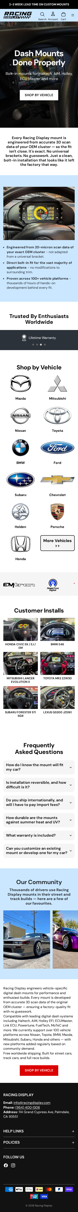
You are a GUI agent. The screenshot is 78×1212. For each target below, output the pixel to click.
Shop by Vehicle (39, 1070)
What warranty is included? (31, 835)
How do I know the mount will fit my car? (34, 767)
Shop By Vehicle (39, 95)
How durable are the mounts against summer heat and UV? (33, 820)
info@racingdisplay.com (32, 1102)
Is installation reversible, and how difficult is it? (36, 785)
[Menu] (73, 15)
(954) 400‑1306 (27, 1107)
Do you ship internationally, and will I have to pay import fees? (34, 802)
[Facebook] (5, 1165)
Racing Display (43, 1205)
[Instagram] (13, 1165)
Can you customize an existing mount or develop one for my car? (36, 850)
